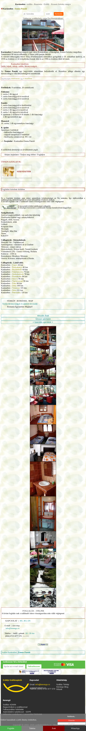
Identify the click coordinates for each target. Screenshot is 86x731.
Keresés (58, 14)
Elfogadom (71, 723)
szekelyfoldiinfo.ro (16, 687)
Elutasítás (71, 720)
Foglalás (10, 728)
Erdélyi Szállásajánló (12, 680)
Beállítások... (71, 716)
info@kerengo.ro (42, 684)
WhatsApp (75, 728)
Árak (54, 728)
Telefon (32, 728)
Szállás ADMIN (9, 704)
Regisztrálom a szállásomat (15, 707)
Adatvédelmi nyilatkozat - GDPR (17, 712)
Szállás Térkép (62, 684)
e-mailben (27, 78)
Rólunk (59, 689)
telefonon (15, 78)
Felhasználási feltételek (13, 709)
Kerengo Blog (62, 687)
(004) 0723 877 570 (13, 636)
